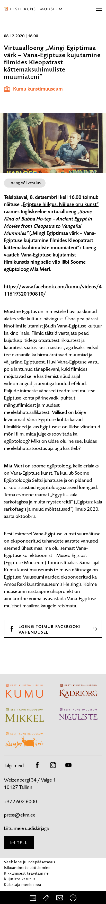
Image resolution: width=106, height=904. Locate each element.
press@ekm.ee (20, 815)
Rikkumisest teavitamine (26, 873)
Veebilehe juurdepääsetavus (29, 861)
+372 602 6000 (20, 801)
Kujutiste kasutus (20, 878)
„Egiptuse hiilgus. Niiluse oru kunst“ (60, 204)
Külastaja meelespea (22, 884)
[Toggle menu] (99, 9)
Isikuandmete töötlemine (27, 867)
